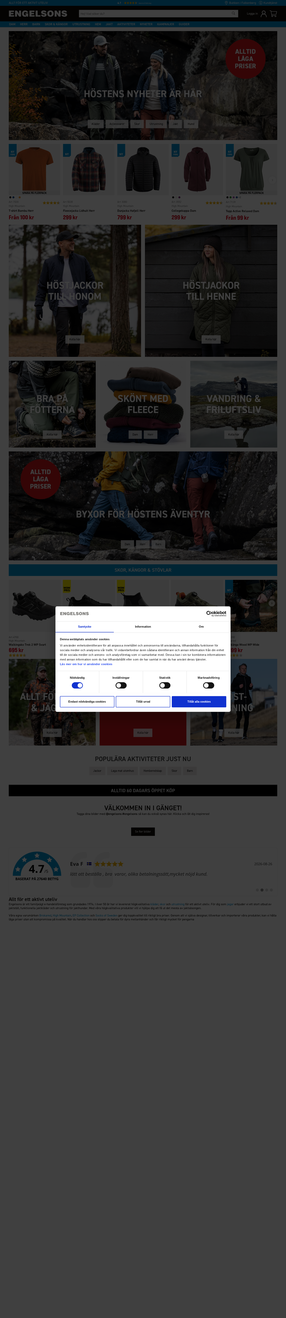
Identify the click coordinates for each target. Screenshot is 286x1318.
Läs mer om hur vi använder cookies (86, 664)
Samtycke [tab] (84, 626)
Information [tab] (143, 626)
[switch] (121, 685)
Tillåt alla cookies (199, 701)
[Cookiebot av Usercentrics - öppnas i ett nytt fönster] (209, 614)
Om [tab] (201, 626)
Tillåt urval (143, 701)
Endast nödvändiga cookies (87, 701)
